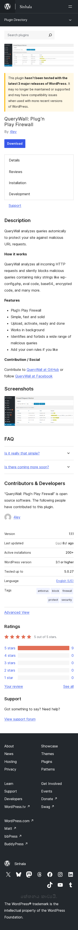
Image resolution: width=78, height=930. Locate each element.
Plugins (46, 761)
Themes (47, 754)
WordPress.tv (17, 806)
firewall (67, 590)
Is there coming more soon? (26, 467)
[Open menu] (71, 6)
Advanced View (16, 612)
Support (15, 205)
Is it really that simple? (22, 453)
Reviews (15, 172)
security (67, 599)
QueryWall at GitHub (43, 369)
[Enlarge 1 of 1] (68, 402)
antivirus (43, 590)
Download (15, 143)
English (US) (65, 581)
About (9, 746)
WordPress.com (19, 821)
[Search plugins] (50, 35)
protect (53, 599)
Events (46, 791)
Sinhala (20, 864)
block (55, 590)
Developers (13, 799)
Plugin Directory (15, 20)
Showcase (49, 746)
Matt (10, 828)
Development (19, 194)
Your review (13, 686)
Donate (49, 799)
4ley (13, 131)
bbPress (13, 836)
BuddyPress (16, 844)
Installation (17, 183)
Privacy (10, 769)
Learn (8, 783)
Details (14, 160)
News (8, 754)
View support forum (20, 719)
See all (68, 686)
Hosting (10, 761)
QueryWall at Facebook (34, 376)
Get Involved (51, 783)
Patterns (48, 769)
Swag (47, 806)
